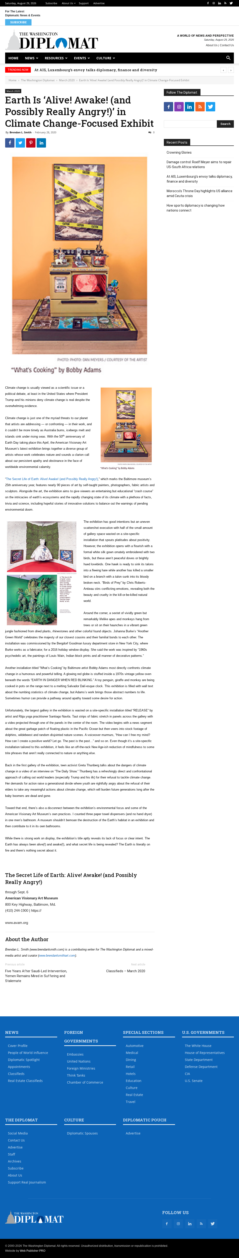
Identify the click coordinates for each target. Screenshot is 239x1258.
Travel (130, 1101)
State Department (199, 1059)
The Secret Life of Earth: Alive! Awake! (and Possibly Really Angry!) (52, 479)
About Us (67, 3)
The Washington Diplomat (38, 80)
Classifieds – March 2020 (125, 971)
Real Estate (134, 1094)
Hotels (131, 1073)
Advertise (99, 3)
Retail (130, 1066)
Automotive (135, 1045)
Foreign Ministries (81, 1068)
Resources (54, 58)
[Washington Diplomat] (51, 39)
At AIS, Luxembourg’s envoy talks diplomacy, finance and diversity (199, 179)
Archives (14, 1161)
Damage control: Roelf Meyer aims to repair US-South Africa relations (199, 164)
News (30, 58)
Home (13, 58)
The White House (198, 1045)
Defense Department (201, 1066)
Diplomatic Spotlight (24, 1059)
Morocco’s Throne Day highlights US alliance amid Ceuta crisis (91, 69)
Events (80, 58)
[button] (228, 58)
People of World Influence (28, 1052)
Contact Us (227, 45)
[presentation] (223, 70)
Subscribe (51, 3)
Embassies (75, 1054)
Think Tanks (76, 1075)
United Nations (79, 1061)
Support (84, 3)
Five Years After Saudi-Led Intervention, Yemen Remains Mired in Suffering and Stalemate (36, 976)
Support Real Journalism (27, 1182)
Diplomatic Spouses (82, 1133)
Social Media (18, 1133)
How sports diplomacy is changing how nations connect (196, 208)
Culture (103, 58)
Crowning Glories (179, 152)
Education (133, 1080)
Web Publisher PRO (32, 1250)
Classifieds (16, 1073)
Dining (131, 1059)
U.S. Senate (194, 1080)
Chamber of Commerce (85, 1082)
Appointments (19, 1066)
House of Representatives (205, 1052)
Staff (11, 1154)
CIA (187, 1073)
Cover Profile (18, 1045)
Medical (132, 1052)
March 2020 (67, 80)
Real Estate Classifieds (25, 1080)
